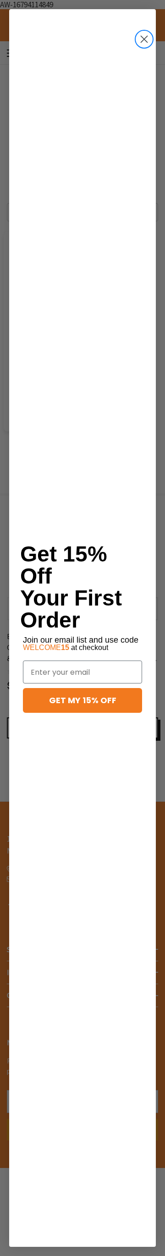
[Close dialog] (144, 39)
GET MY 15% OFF (82, 700)
